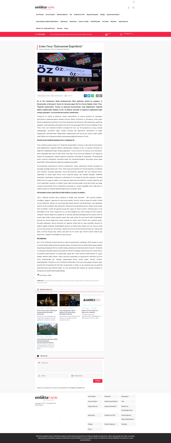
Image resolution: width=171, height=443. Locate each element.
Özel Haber (50, 95)
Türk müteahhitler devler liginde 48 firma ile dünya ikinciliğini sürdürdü (67, 312)
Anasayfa (41, 49)
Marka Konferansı (79, 280)
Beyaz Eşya (73, 21)
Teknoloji (59, 28)
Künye (66, 28)
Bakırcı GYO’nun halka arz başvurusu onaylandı (64, 34)
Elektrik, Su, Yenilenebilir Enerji (45, 28)
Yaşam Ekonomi (123, 21)
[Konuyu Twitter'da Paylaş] (88, 95)
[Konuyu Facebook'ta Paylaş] (85, 95)
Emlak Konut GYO (79, 14)
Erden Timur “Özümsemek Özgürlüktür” (52, 280)
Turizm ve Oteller (83, 21)
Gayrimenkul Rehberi (113, 14)
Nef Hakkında (87, 280)
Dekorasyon (64, 21)
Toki (71, 14)
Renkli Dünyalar (95, 21)
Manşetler (114, 21)
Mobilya (102, 14)
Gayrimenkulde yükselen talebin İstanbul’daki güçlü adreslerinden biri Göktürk (47, 341)
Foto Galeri (105, 21)
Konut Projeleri (50, 14)
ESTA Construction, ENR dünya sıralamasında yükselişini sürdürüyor (47, 312)
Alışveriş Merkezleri (92, 14)
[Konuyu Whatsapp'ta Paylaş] (92, 95)
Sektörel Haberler (62, 14)
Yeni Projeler (40, 14)
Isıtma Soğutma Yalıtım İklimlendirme (47, 21)
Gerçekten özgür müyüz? (69, 280)
